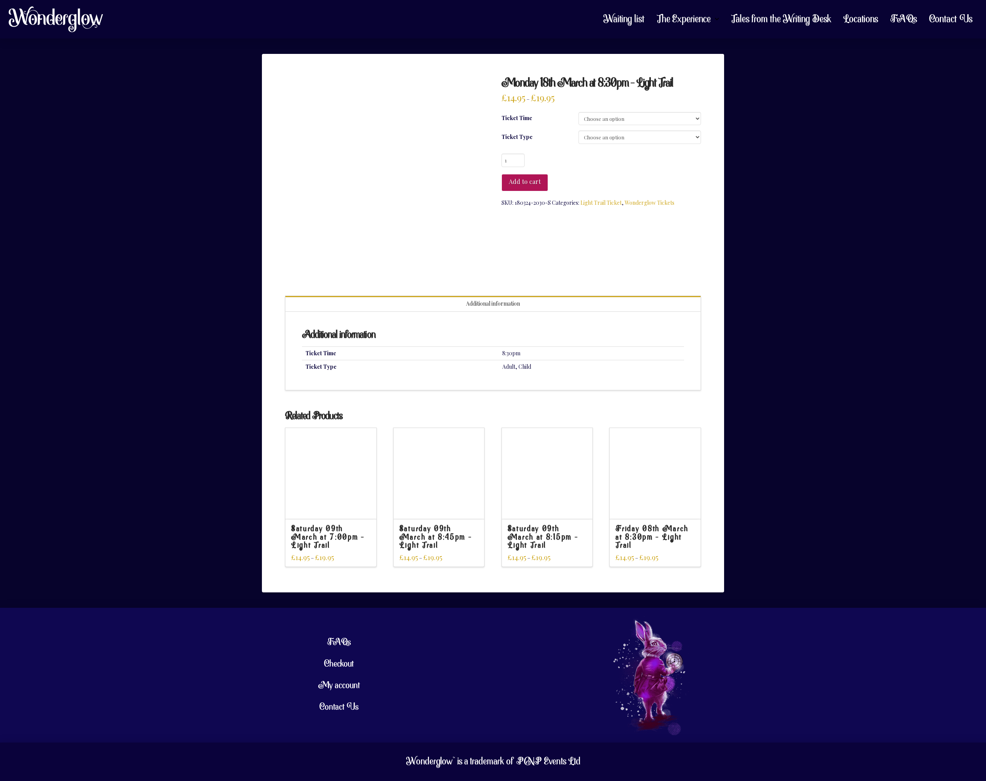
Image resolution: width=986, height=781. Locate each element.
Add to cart (525, 181)
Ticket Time (516, 118)
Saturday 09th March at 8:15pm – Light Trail (543, 537)
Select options (331, 506)
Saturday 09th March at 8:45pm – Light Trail (435, 537)
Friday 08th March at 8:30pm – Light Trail (652, 537)
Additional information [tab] (493, 303)
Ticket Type (517, 136)
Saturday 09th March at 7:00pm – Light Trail (328, 537)
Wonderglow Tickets (649, 202)
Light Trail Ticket (601, 202)
